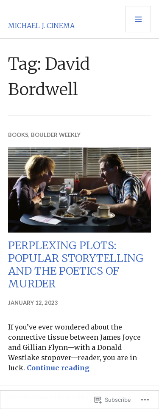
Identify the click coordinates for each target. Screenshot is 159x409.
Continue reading (58, 368)
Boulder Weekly (56, 134)
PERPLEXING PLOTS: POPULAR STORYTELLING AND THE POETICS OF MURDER (76, 264)
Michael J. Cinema (41, 25)
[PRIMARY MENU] (138, 19)
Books (18, 134)
